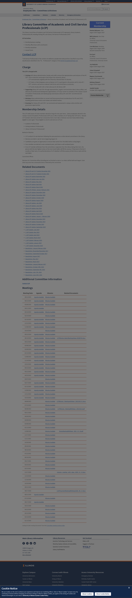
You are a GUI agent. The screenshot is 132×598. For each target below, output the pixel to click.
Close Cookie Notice (102, 594)
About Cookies (87, 594)
